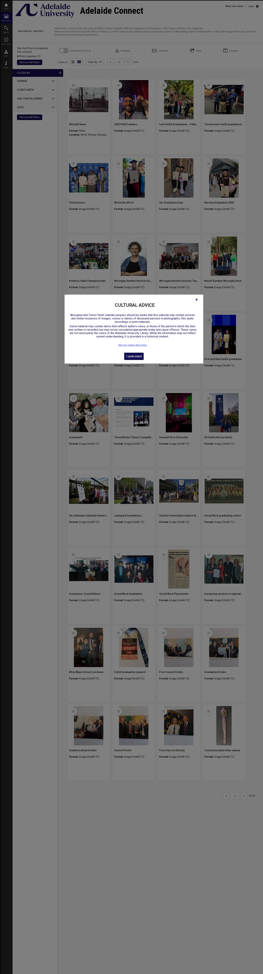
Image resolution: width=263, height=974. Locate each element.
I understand (134, 356)
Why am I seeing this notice (132, 345)
